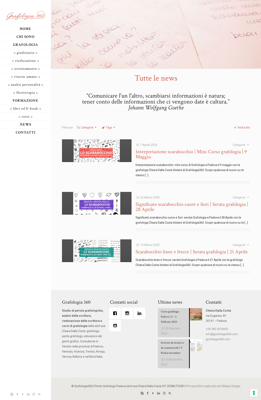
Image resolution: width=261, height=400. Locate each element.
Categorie (87, 127)
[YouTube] (23, 394)
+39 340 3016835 (217, 329)
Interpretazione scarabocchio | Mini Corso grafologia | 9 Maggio (191, 154)
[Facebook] (17, 394)
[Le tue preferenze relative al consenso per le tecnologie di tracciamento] (254, 393)
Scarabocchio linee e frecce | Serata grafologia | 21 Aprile (192, 251)
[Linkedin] (140, 313)
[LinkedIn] (28, 394)
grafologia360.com (218, 339)
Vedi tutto (243, 127)
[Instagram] (34, 394)
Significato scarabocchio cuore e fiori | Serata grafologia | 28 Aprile (192, 207)
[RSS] (39, 394)
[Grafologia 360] (25, 15)
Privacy (191, 386)
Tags (109, 127)
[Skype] (12, 394)
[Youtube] (116, 325)
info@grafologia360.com (222, 334)
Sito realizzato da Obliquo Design (219, 386)
